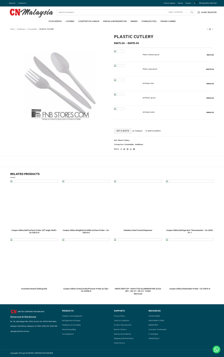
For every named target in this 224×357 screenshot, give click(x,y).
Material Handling (69, 329)
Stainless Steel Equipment (72, 316)
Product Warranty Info (123, 325)
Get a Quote (123, 130)
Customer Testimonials (157, 329)
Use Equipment (68, 334)
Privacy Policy (119, 316)
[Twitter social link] (124, 149)
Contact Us (22, 3)
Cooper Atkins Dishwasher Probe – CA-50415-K (189, 289)
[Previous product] (207, 29)
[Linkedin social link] (130, 149)
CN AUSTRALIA (154, 316)
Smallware (21, 29)
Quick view (56, 190)
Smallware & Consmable (71, 325)
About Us (12, 3)
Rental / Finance (120, 329)
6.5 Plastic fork (148, 83)
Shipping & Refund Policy (123, 338)
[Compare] (56, 184)
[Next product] (212, 29)
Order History (119, 343)
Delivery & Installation (122, 334)
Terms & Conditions (121, 320)
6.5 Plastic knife (149, 112)
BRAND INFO (153, 325)
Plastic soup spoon (150, 69)
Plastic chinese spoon (151, 55)
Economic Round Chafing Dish (34, 289)
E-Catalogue (153, 334)
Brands (180, 3)
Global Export (154, 338)
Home (12, 29)
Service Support (169, 3)
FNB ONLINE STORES (156, 320)
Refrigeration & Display (71, 320)
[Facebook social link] (121, 149)
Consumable (32, 29)
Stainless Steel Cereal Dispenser (138, 230)
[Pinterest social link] (127, 149)
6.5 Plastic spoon (149, 98)
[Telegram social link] (134, 149)
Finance (188, 3)
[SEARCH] (192, 12)
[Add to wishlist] (56, 196)
